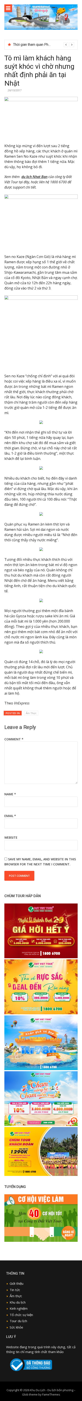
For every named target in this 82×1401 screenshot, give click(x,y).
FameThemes (51, 1394)
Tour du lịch (18, 1321)
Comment (13, 739)
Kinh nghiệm (19, 1308)
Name (10, 794)
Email (10, 816)
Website (10, 837)
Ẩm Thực (31, 713)
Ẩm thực (16, 1296)
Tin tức (15, 1290)
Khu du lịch (18, 1302)
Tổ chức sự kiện (21, 1315)
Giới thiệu (16, 1283)
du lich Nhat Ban (34, 176)
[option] (43, 44)
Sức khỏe (16, 1327)
